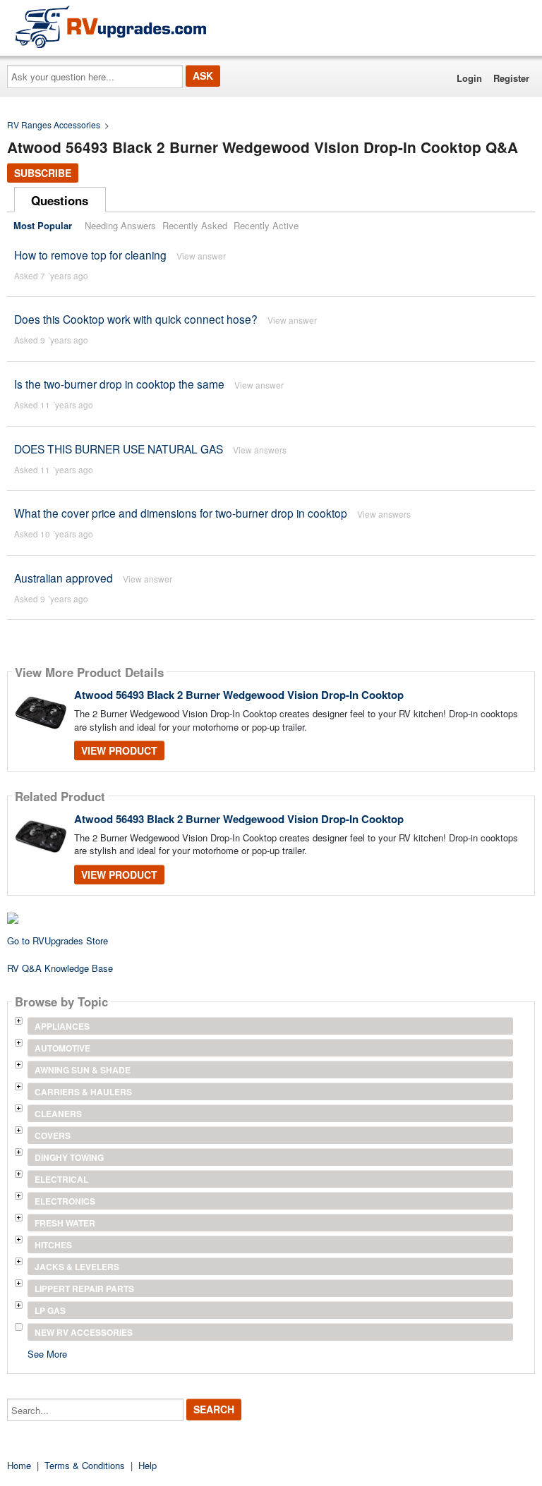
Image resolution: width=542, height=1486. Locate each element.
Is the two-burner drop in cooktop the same (119, 383)
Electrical (61, 1179)
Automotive (62, 1048)
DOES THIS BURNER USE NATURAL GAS (118, 448)
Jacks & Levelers (77, 1266)
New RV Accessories (84, 1332)
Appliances (62, 1026)
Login (469, 78)
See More (47, 1353)
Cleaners (58, 1113)
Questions (59, 200)
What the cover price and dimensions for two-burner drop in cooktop (180, 512)
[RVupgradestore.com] (111, 26)
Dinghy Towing (69, 1157)
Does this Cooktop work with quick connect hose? (136, 319)
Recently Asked (194, 225)
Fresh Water (65, 1223)
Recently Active (266, 225)
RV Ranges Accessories (53, 124)
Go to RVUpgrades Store (57, 940)
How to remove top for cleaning (90, 254)
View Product (119, 750)
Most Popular (42, 225)
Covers (53, 1135)
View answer (201, 256)
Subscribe (42, 173)
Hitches (53, 1244)
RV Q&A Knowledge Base (60, 968)
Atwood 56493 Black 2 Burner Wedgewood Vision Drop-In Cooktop (239, 694)
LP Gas (50, 1310)
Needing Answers (120, 225)
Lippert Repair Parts (84, 1288)
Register (511, 78)
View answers (260, 450)
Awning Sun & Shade (83, 1070)
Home (19, 1465)
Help (147, 1465)
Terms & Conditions (84, 1465)
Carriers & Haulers (83, 1091)
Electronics (65, 1201)
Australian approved (63, 577)
